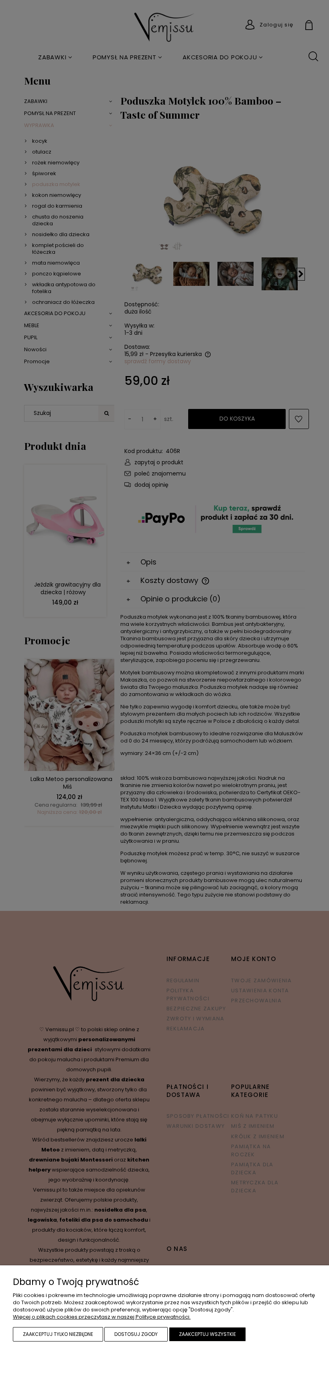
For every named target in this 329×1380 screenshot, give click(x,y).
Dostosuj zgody (136, 1334)
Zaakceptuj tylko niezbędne (58, 1334)
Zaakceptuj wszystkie (207, 1334)
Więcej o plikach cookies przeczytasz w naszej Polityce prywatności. (102, 1317)
